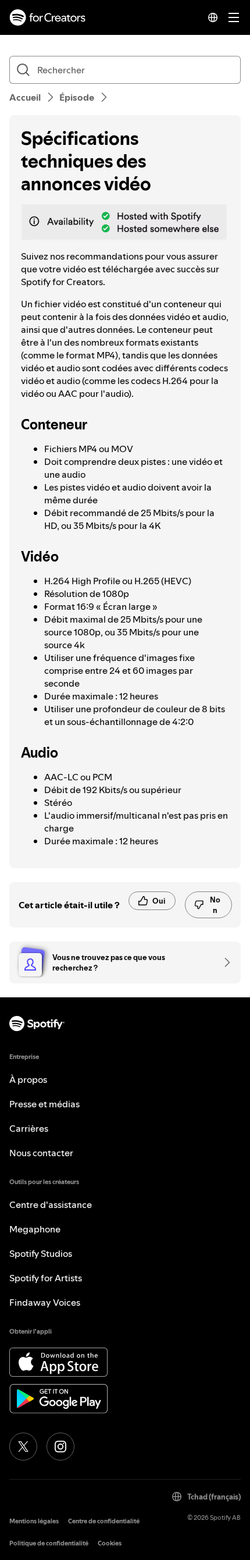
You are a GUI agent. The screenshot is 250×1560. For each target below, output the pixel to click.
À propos (28, 1079)
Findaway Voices (44, 1302)
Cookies (110, 1543)
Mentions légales (34, 1521)
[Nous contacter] (223, 962)
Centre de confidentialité (104, 1521)
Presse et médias (44, 1103)
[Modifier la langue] (212, 17)
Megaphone (34, 1229)
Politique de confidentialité (48, 1543)
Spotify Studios (40, 1253)
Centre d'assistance (50, 1204)
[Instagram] (60, 1446)
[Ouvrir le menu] (234, 17)
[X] (23, 1446)
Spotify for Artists (45, 1277)
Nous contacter (41, 1152)
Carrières (28, 1128)
